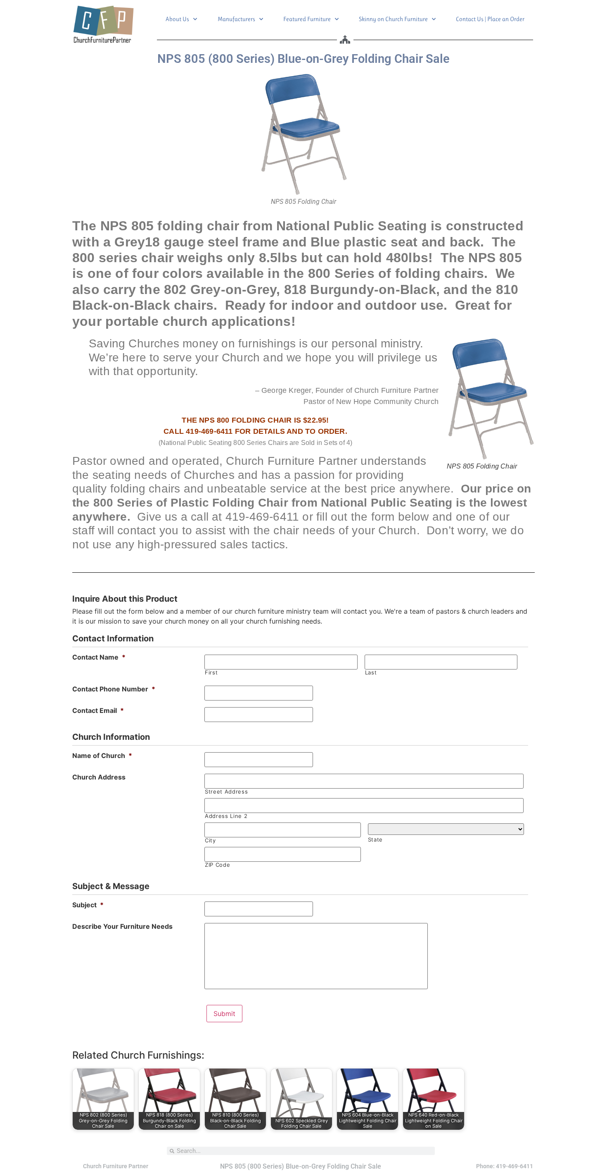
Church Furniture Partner (115, 1166)
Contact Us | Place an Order (490, 19)
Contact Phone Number (113, 689)
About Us (177, 19)
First (211, 672)
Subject (88, 904)
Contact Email (98, 710)
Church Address (99, 777)
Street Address (226, 791)
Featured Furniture (307, 19)
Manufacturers (236, 19)
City (210, 840)
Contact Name (99, 657)
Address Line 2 (226, 816)
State (375, 839)
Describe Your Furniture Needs (122, 926)
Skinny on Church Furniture (393, 19)
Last (371, 672)
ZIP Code (217, 865)
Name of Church (102, 755)
